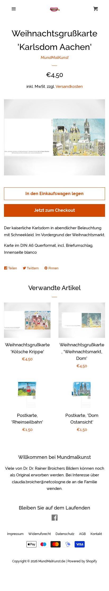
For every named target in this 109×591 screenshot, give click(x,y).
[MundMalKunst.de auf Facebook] (54, 518)
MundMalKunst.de (51, 561)
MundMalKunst (55, 57)
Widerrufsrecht (39, 534)
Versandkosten (69, 86)
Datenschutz (65, 534)
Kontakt (96, 534)
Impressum (15, 534)
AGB (82, 534)
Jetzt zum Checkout (54, 210)
